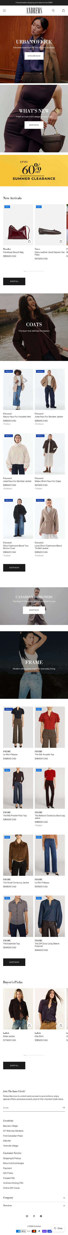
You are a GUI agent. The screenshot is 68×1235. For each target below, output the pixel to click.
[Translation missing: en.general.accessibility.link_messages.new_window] (34, 170)
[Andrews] (34, 10)
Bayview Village (10, 1126)
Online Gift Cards (11, 1188)
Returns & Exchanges (13, 1163)
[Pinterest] (40, 1216)
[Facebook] (34, 1216)
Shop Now (14, 568)
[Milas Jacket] (18, 1008)
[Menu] (7, 10)
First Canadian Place (13, 1135)
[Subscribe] (61, 1107)
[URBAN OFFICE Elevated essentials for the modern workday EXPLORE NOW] (34, 19)
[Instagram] (27, 1216)
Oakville (7, 1140)
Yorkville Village (10, 1145)
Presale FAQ (9, 1178)
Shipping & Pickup (12, 1158)
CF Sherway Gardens (13, 1130)
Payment (7, 1168)
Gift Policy (8, 1173)
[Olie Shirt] (50, 1008)
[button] (53, 10)
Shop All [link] (14, 281)
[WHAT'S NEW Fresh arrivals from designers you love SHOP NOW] (34, 88)
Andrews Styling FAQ (13, 1183)
